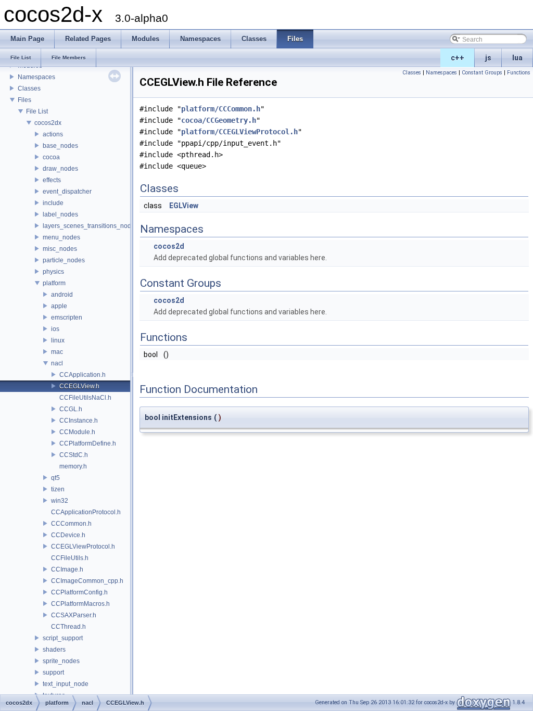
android (62, 294)
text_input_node (65, 684)
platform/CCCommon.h (220, 109)
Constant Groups (482, 72)
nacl (57, 363)
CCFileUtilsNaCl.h (85, 397)
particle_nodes (64, 260)
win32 (59, 500)
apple (59, 306)
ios (55, 329)
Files (24, 100)
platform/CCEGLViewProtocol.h (239, 132)
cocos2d (169, 246)
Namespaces (36, 77)
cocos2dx (47, 122)
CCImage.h (67, 569)
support (53, 672)
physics (53, 271)
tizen (58, 489)
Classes (29, 88)
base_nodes (60, 145)
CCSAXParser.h (73, 615)
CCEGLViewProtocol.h (83, 546)
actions (53, 134)
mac (57, 351)
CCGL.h (70, 409)
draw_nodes (60, 168)
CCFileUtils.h (69, 558)
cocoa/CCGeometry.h (218, 120)
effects (52, 180)
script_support (63, 638)
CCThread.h (68, 626)
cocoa (51, 157)
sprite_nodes (61, 661)
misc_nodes (60, 248)
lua (517, 58)
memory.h (73, 466)
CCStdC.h (73, 455)
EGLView (183, 205)
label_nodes (60, 214)
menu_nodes (61, 237)
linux (58, 340)
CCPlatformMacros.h (80, 603)
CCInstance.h (78, 420)
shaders (54, 649)
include (53, 203)
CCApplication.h (82, 374)
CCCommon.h (71, 523)
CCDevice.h (68, 535)
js (488, 58)
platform (54, 283)
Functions (518, 72)
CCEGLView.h (79, 386)
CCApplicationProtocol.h (86, 512)
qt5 (55, 477)
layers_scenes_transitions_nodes (90, 226)
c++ (457, 58)
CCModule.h (77, 432)
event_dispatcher (67, 191)
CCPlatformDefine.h (87, 443)
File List (37, 111)
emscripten (66, 317)
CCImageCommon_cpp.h (87, 581)
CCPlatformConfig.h (79, 592)
